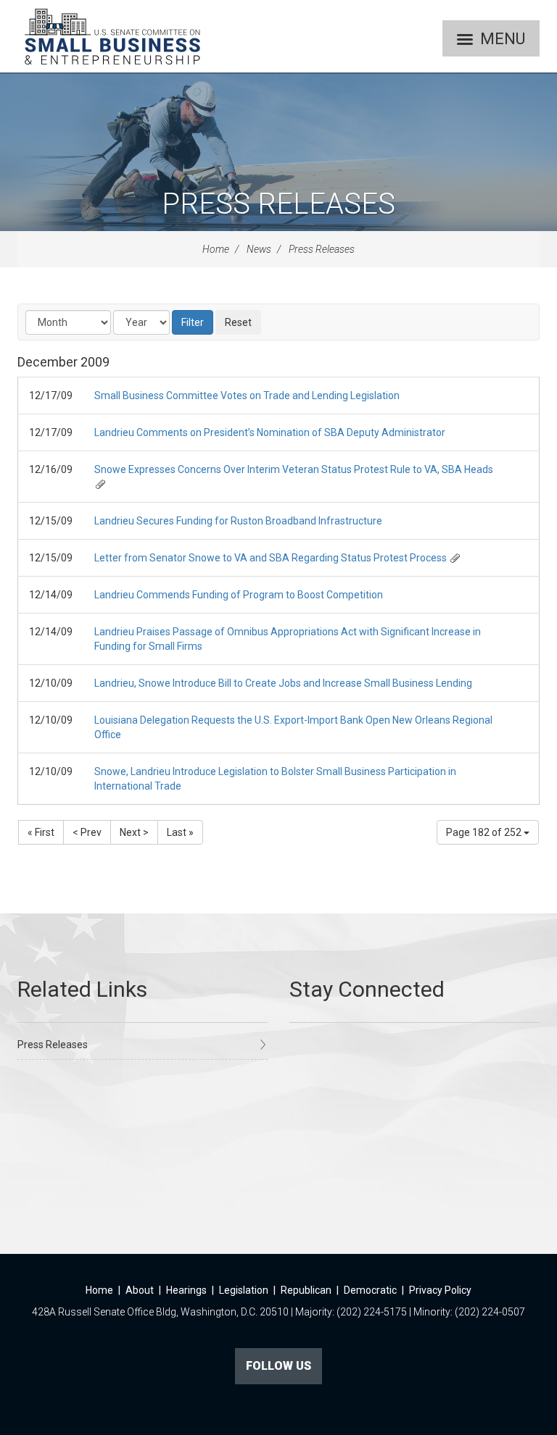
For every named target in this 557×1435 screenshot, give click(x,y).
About (139, 1290)
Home (215, 249)
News (259, 249)
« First (41, 832)
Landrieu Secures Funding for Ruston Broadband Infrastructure (238, 521)
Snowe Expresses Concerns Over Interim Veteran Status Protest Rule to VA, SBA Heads (293, 469)
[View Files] (100, 484)
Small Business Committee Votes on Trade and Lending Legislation (247, 395)
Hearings (186, 1290)
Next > (134, 832)
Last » (180, 832)
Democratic (370, 1290)
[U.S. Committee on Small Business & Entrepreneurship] (112, 36)
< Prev (87, 832)
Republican (306, 1290)
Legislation (243, 1290)
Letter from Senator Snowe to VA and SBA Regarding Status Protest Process (270, 558)
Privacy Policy (440, 1290)
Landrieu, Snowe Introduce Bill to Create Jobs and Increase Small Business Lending (283, 683)
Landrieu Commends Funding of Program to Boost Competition (238, 595)
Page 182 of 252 (485, 832)
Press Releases (278, 204)
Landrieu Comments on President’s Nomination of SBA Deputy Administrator (269, 432)
